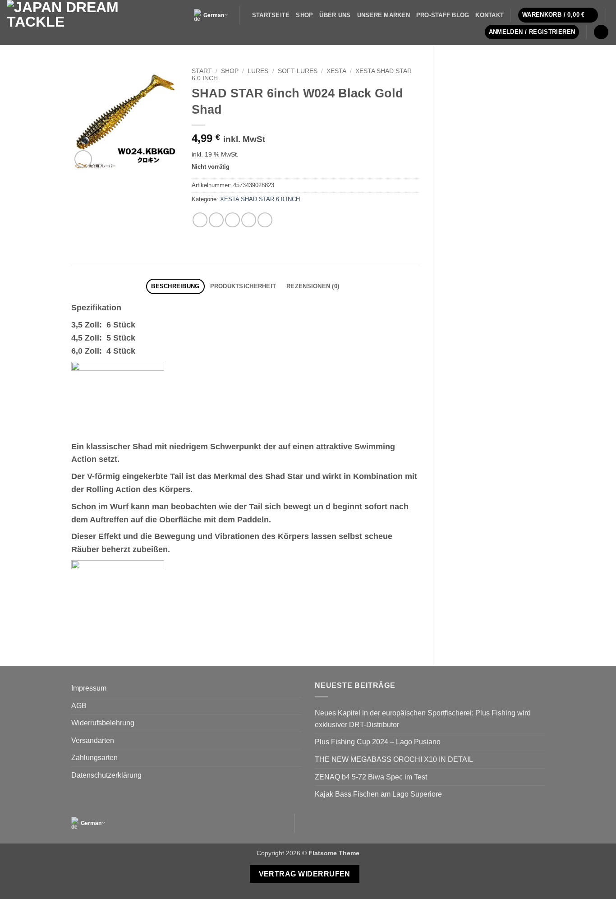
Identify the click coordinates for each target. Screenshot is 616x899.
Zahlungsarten (94, 757)
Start (202, 71)
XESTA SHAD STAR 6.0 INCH (260, 199)
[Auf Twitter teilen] (216, 219)
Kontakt (489, 15)
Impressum (88, 688)
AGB (79, 706)
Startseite (271, 15)
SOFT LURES (297, 71)
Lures (258, 71)
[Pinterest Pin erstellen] (248, 219)
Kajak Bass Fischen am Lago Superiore (378, 794)
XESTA (336, 71)
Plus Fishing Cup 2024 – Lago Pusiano (378, 742)
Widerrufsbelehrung (102, 723)
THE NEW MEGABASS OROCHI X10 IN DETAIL (394, 759)
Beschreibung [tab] (175, 286)
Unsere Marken (383, 15)
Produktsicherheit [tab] (243, 286)
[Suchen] (601, 32)
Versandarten (92, 740)
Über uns (334, 15)
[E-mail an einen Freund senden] (232, 219)
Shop (304, 15)
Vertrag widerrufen (304, 874)
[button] (558, 15)
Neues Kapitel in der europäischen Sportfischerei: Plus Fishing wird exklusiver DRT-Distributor (423, 718)
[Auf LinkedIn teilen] (264, 219)
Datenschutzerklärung (106, 775)
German (213, 15)
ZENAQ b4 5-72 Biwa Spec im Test (371, 777)
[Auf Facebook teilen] (200, 219)
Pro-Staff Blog (442, 15)
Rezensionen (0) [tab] (312, 286)
